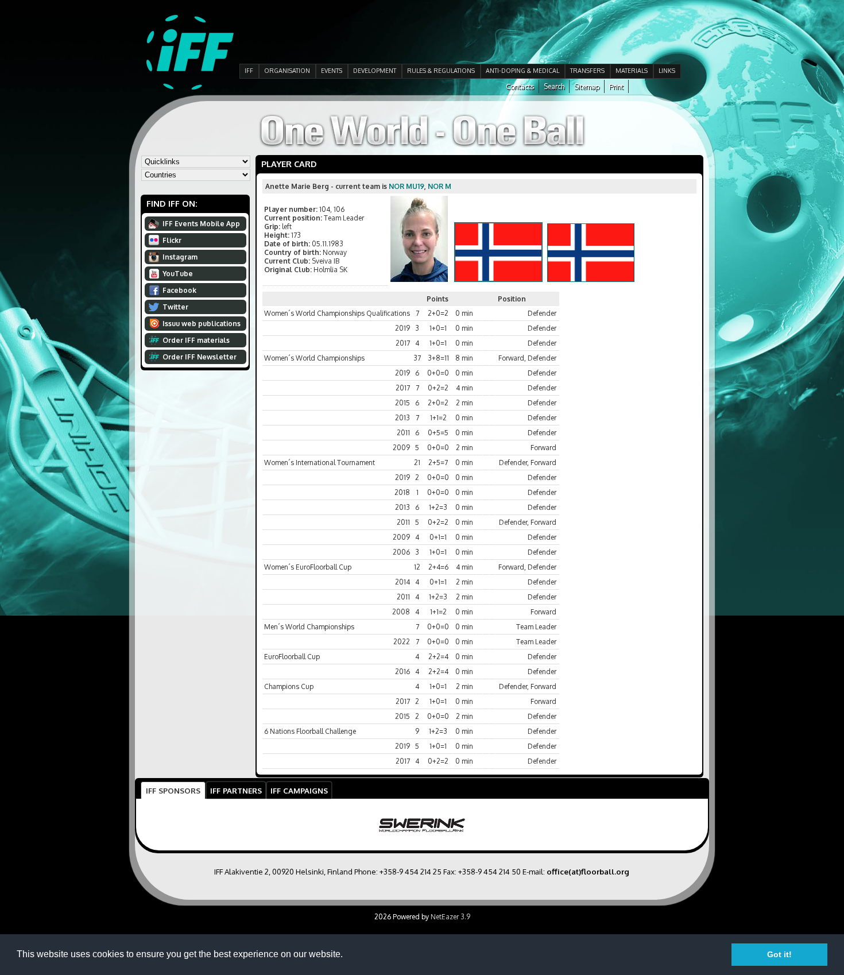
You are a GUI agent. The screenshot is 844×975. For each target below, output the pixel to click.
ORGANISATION (287, 71)
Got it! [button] (779, 954)
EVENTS (331, 71)
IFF (249, 71)
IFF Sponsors (173, 790)
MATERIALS (631, 71)
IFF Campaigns (299, 790)
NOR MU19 (406, 186)
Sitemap (586, 86)
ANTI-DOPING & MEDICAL (522, 71)
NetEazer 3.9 (450, 916)
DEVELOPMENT (374, 71)
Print (616, 86)
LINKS (667, 71)
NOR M (439, 186)
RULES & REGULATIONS (441, 71)
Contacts (520, 86)
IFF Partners (236, 790)
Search (554, 86)
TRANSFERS (587, 71)
